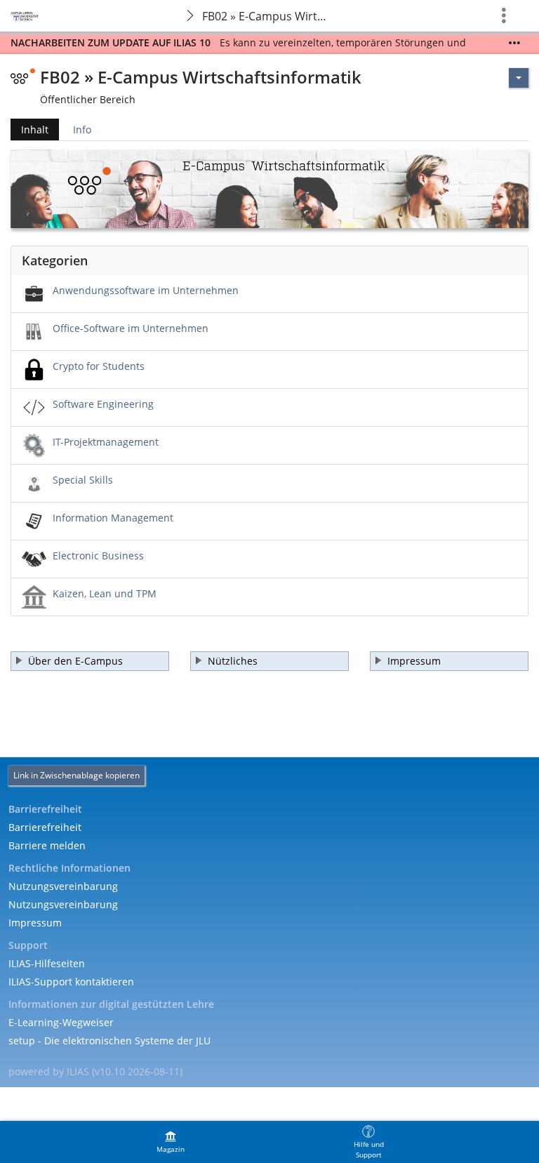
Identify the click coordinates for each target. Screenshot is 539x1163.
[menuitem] (170, 1142)
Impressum (35, 922)
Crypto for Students (99, 366)
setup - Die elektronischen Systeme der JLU (109, 1040)
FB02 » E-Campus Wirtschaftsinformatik (268, 16)
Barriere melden (47, 845)
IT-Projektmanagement (106, 441)
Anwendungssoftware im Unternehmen (146, 290)
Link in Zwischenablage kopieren (76, 775)
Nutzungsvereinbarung (63, 886)
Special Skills (83, 479)
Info (82, 129)
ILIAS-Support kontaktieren (71, 981)
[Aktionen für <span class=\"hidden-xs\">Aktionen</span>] (518, 78)
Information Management (113, 517)
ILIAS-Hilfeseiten (46, 963)
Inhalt (29, 131)
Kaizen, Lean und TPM (105, 593)
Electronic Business (98, 555)
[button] (89, 661)
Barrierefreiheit (44, 827)
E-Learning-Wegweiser (61, 1022)
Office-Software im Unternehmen (130, 328)
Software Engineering (103, 404)
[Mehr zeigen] (514, 43)
